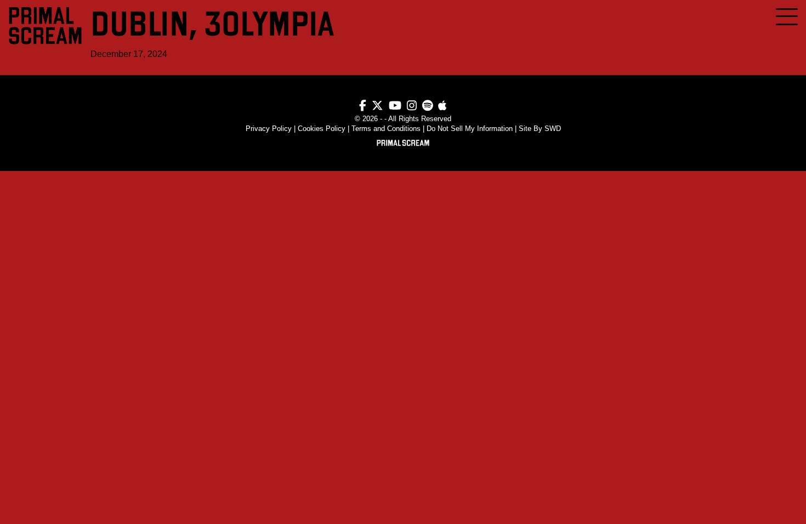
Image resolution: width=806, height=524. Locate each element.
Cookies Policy (321, 128)
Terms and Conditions (386, 128)
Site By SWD (540, 128)
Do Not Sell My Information (470, 128)
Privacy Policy (269, 128)
